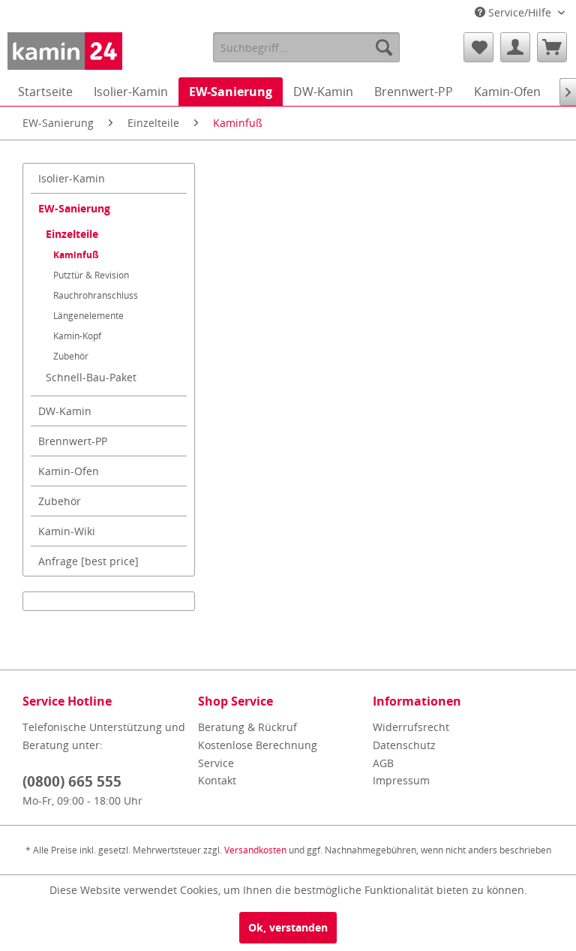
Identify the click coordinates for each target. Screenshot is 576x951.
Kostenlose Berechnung (257, 745)
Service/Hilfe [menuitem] (519, 12)
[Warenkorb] (552, 47)
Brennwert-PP (72, 441)
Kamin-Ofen (68, 471)
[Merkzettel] (479, 47)
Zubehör (70, 356)
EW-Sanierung (74, 208)
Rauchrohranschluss (95, 295)
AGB (383, 763)
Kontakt (217, 780)
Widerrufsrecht (411, 727)
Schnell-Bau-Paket (91, 377)
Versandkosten (255, 850)
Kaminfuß (76, 254)
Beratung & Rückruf (247, 727)
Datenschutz (404, 745)
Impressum (401, 780)
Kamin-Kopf (77, 336)
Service (216, 763)
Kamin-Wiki (66, 531)
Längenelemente (88, 315)
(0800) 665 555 (72, 781)
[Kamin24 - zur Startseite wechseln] (65, 51)
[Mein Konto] (515, 47)
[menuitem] (306, 47)
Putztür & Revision (91, 275)
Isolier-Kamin (71, 178)
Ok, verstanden (288, 927)
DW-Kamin (65, 411)
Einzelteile (72, 234)
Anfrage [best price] (88, 561)
